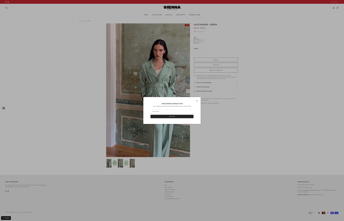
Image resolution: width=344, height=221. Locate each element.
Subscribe (172, 116)
